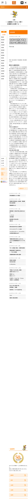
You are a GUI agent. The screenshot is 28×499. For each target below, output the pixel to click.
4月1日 (2, 63)
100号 (12, 485)
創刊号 (12, 475)
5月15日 (2, 55)
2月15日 (2, 70)
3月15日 (2, 65)
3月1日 (2, 68)
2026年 (2, 158)
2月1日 (2, 73)
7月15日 (2, 44)
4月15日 (2, 60)
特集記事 (2, 168)
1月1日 (2, 78)
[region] (4, 96)
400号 (12, 495)
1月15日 (2, 76)
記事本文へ (22, 188)
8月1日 (2, 42)
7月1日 (2, 47)
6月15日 (2, 50)
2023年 (2, 165)
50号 (12, 480)
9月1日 (2, 37)
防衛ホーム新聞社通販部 (3, 173)
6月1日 (2, 52)
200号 (12, 490)
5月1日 (2, 57)
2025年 (2, 160)
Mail (2, 178)
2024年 (2, 163)
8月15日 (2, 39)
